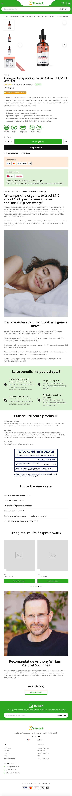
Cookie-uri (41, 751)
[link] (19, 555)
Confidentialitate (43, 753)
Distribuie (26, 153)
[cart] (69, 3)
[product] (64, 22)
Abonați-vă (62, 715)
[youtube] (39, 736)
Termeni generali (43, 748)
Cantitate (7, 137)
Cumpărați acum (36, 148)
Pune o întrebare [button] (36, 692)
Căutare (64, 9)
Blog (5, 756)
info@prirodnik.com (13, 767)
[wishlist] (63, 3)
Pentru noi (7, 748)
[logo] (36, 3)
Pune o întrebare (12, 153)
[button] (2, 3)
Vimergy (6, 75)
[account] (66, 3)
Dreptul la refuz (43, 758)
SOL (38, 756)
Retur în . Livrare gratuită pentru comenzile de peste (34, 183)
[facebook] (32, 736)
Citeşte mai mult (19, 581)
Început (6, 16)
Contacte (7, 753)
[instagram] (35, 736)
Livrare (6, 751)
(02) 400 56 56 (11, 770)
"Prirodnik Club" (9, 758)
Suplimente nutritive (17, 16)
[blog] (5, 570)
